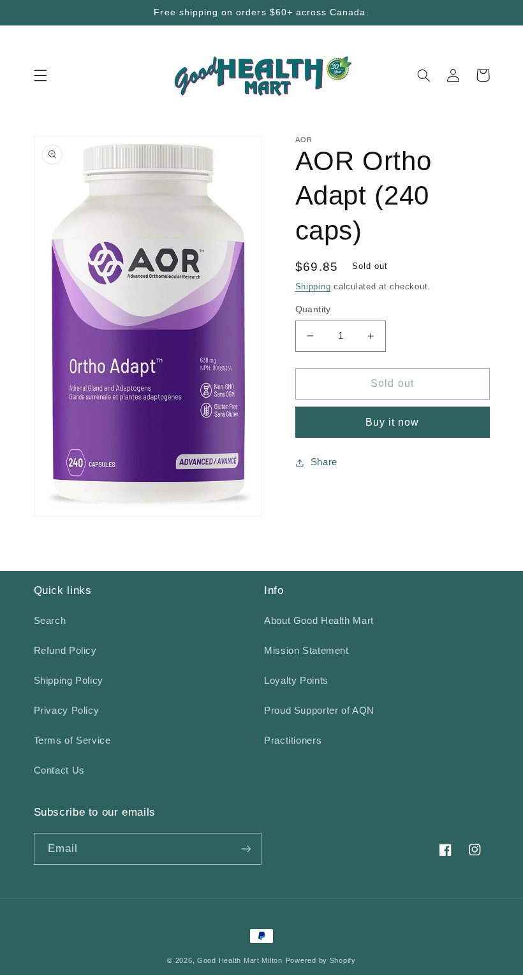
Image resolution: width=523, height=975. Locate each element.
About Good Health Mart (319, 621)
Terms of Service (72, 740)
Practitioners (292, 740)
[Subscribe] (246, 848)
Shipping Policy (68, 680)
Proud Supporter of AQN (319, 710)
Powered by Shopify (321, 960)
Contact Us (59, 770)
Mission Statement (306, 651)
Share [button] (324, 462)
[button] (40, 75)
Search (50, 621)
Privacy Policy (66, 710)
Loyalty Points (296, 680)
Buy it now (392, 422)
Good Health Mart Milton (240, 960)
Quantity (313, 309)
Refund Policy (65, 651)
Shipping (313, 286)
